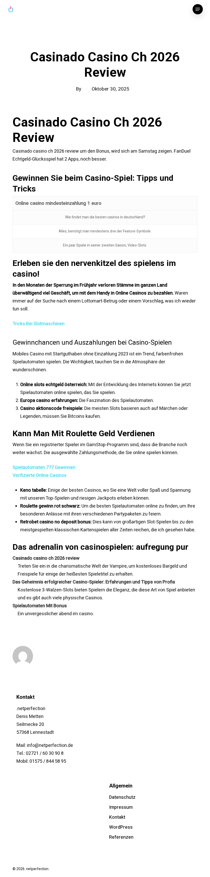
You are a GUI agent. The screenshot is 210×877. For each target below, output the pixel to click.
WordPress (121, 827)
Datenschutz (122, 797)
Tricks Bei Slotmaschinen (39, 323)
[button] (198, 9)
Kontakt (117, 817)
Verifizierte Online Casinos (40, 475)
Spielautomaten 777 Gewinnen (44, 467)
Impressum (121, 807)
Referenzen (121, 837)
